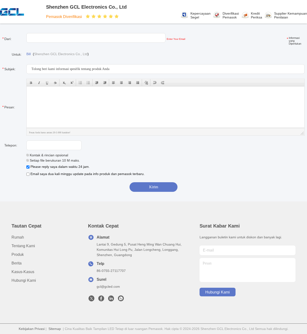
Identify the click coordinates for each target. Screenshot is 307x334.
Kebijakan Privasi (32, 329)
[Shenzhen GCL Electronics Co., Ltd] (21, 12)
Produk (18, 254)
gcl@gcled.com (108, 286)
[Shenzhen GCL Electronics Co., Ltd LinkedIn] (111, 300)
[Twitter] (91, 300)
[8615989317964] (121, 300)
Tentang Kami (23, 246)
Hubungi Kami (24, 280)
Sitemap (54, 329)
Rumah (18, 237)
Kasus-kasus (23, 272)
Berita (17, 263)
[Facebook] (101, 300)
